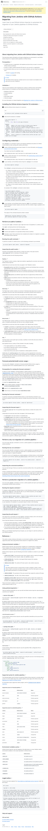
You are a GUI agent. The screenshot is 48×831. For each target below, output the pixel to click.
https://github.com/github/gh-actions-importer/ (28, 781)
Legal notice (6, 778)
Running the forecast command (11, 394)
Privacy (15, 826)
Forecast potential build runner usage (15, 361)
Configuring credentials (10, 140)
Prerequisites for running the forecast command (16, 369)
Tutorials (11, 4)
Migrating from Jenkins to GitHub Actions (33, 100)
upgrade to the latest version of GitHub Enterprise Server (14, 11)
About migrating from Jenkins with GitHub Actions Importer (22, 54)
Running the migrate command (11, 488)
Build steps (4, 288)
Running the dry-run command (11, 447)
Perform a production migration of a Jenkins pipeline (20, 480)
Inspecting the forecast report (11, 407)
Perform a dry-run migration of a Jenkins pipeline (19, 439)
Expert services (28, 826)
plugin (8, 373)
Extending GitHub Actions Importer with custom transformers (16, 475)
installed (12, 72)
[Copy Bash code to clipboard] (43, 110)
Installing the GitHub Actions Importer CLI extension (20, 104)
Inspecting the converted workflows (12, 465)
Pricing (22, 826)
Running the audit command (10, 239)
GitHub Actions (5, 4)
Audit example (5, 645)
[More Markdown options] (13, 29)
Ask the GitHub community (9, 819)
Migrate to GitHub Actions (19, 4)
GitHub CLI (8, 75)
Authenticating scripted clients (35, 155)
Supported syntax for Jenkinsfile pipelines (11, 707)
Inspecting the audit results (10, 249)
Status (19, 826)
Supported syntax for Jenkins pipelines (13, 675)
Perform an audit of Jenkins (11, 222)
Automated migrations (29, 4)
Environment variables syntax (10, 747)
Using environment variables (10, 544)
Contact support (7, 821)
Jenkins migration (38, 4)
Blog (33, 826)
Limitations (5, 85)
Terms (12, 826)
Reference (5, 536)
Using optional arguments (9, 588)
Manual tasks (5, 318)
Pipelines (4, 259)
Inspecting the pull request (10, 514)
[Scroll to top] (45, 828)
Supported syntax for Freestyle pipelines (11, 687)
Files (3, 337)
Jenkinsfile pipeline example (8, 614)
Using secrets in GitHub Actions (31, 329)
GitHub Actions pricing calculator (13, 424)
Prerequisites (6, 62)
